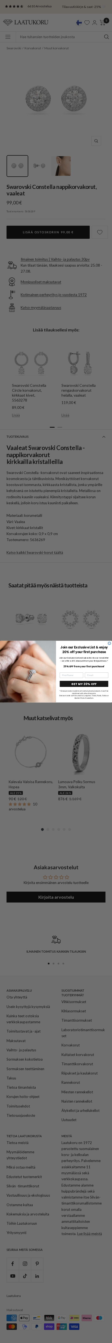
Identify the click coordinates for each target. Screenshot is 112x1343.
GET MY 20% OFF (84, 684)
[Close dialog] (109, 643)
